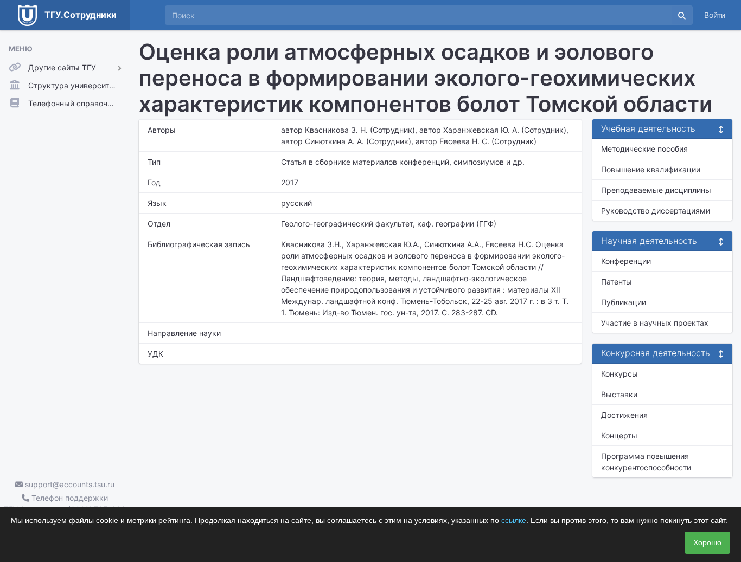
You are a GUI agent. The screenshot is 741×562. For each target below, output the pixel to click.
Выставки (619, 394)
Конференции (626, 261)
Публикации (623, 302)
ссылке (513, 520)
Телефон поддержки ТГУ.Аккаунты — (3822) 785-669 (65, 503)
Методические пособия (644, 148)
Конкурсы (619, 373)
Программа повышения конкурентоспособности (646, 461)
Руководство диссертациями (655, 210)
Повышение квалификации (650, 169)
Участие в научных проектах (654, 322)
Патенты (616, 281)
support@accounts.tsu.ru (68, 484)
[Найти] (682, 15)
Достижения (624, 414)
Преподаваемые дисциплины (656, 190)
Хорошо (707, 542)
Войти (714, 15)
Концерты (619, 435)
